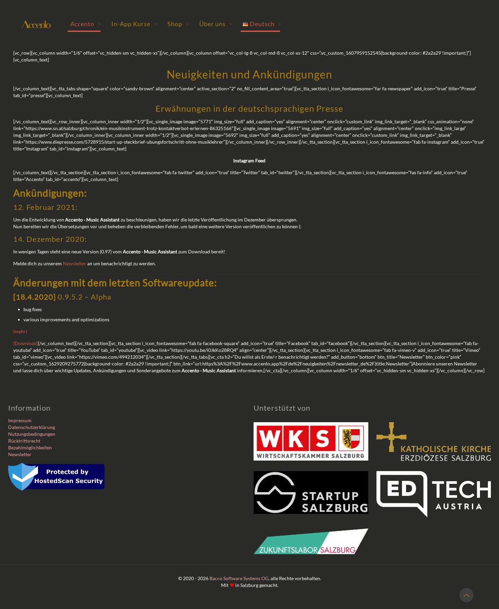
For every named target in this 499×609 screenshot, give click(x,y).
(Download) (25, 343)
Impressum (20, 420)
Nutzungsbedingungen (31, 434)
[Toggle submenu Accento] (99, 23)
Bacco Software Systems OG (239, 578)
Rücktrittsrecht (24, 441)
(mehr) (20, 331)
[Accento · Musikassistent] (36, 23)
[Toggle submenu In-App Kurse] (155, 23)
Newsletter (74, 263)
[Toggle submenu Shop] (187, 23)
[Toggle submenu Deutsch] (279, 23)
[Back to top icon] (466, 595)
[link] (311, 441)
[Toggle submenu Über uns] (230, 23)
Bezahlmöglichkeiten (30, 447)
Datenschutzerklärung (31, 427)
